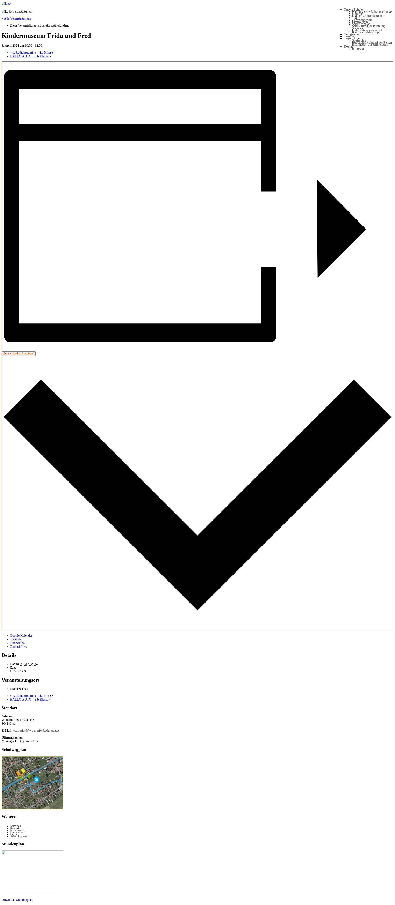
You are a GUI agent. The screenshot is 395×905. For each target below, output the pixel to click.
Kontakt (349, 46)
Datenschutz (18, 832)
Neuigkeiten (352, 34)
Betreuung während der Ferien (372, 42)
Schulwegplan (361, 24)
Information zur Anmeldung (370, 44)
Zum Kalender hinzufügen (18, 353)
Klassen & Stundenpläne (368, 15)
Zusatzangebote (362, 20)
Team (355, 18)
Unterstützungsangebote (367, 30)
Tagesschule (352, 38)
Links (13, 834)
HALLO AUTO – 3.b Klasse (30, 56)
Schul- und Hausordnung (368, 26)
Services (357, 28)
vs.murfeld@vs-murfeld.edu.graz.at (36, 730)
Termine (349, 36)
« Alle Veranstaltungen (16, 18)
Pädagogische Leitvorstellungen (372, 11)
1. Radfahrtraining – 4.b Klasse (31, 52)
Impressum (359, 48)
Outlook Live (18, 646)
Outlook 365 (18, 643)
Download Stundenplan (17, 900)
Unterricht (358, 13)
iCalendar (16, 639)
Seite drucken (19, 836)
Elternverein (360, 22)
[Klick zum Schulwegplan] (32, 808)
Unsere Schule (353, 9)
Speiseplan (359, 40)
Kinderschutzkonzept (366, 32)
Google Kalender (21, 635)
